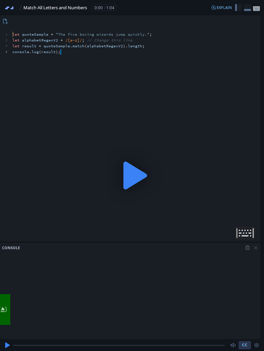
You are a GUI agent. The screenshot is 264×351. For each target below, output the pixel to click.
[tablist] (4, 21)
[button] (221, 7)
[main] (132, 175)
